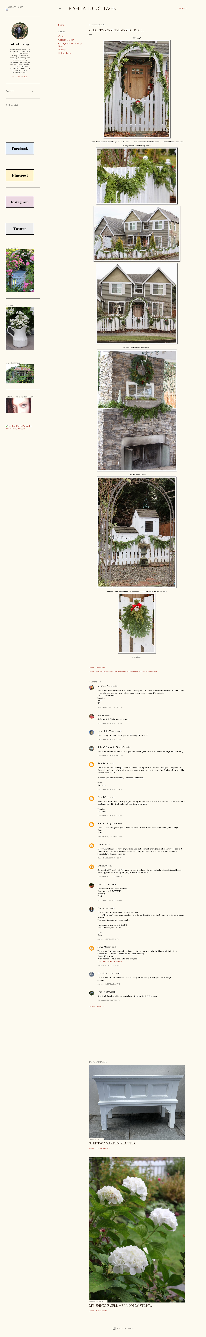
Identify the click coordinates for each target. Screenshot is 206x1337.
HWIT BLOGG (104, 884)
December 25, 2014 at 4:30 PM (110, 858)
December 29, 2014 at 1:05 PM (110, 900)
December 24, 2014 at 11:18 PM (110, 789)
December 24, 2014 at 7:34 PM (110, 723)
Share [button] (61, 25)
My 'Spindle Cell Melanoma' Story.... (120, 1305)
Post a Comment (97, 1006)
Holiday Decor (65, 53)
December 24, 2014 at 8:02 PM (110, 755)
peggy (101, 715)
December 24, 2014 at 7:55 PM (110, 739)
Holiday (62, 49)
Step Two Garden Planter (112, 1143)
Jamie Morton (104, 947)
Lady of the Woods (107, 731)
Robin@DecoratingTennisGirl (112, 747)
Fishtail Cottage (92, 8)
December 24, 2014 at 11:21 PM (110, 815)
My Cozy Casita (105, 686)
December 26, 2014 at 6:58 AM (110, 876)
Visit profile (19, 76)
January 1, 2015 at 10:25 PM (108, 939)
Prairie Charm (104, 992)
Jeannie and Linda (106, 973)
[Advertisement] (137, 1034)
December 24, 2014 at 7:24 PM (110, 707)
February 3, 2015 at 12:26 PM (109, 1000)
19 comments (101, 1311)
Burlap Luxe (103, 908)
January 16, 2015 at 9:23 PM (109, 984)
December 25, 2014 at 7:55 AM (110, 837)
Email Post (100, 668)
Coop (60, 36)
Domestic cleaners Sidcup (110, 961)
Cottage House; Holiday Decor (126, 671)
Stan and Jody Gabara (108, 823)
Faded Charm (104, 763)
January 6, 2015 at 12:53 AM (109, 965)
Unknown (102, 844)
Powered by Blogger (125, 1328)
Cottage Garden (66, 40)
